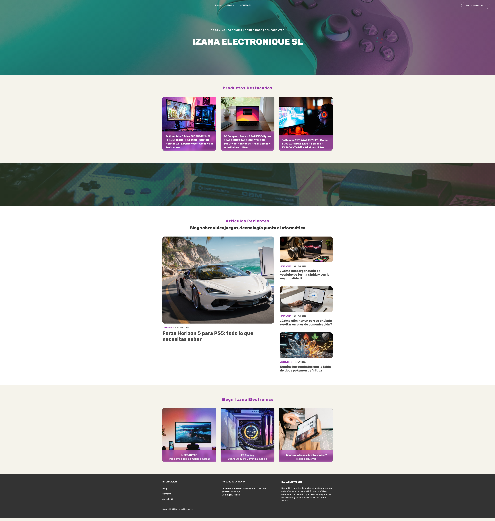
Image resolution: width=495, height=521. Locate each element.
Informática (285, 266)
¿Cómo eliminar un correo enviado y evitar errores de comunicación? (306, 322)
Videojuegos (168, 327)
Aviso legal (168, 499)
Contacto (245, 5)
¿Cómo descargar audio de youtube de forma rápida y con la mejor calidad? (304, 274)
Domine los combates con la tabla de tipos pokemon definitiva (305, 368)
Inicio (218, 5)
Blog (229, 5)
